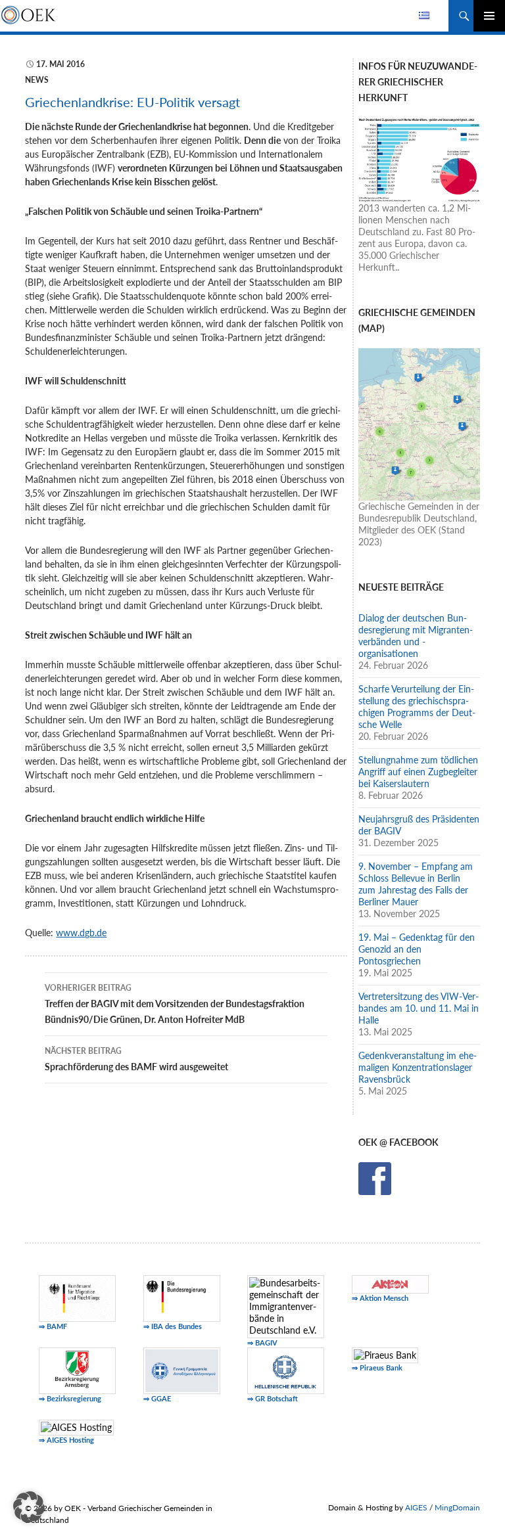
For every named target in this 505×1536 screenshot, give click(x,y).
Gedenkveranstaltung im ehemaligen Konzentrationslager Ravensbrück (417, 1067)
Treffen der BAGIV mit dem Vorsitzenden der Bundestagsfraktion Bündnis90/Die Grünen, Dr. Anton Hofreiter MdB (174, 1004)
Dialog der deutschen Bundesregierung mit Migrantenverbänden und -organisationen (415, 635)
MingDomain (457, 1507)
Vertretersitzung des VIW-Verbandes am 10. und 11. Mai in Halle (418, 1008)
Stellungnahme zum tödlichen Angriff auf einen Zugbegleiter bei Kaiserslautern (418, 771)
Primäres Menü (489, 16)
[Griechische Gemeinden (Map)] (418, 422)
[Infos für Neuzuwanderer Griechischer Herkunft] (418, 158)
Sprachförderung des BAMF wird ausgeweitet (136, 1059)
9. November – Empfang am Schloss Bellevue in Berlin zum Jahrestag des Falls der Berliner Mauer (415, 884)
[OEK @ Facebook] (374, 1177)
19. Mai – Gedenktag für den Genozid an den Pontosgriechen (416, 949)
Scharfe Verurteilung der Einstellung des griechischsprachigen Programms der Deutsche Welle (416, 706)
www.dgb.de (81, 932)
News (37, 80)
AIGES (416, 1507)
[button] (29, 1507)
